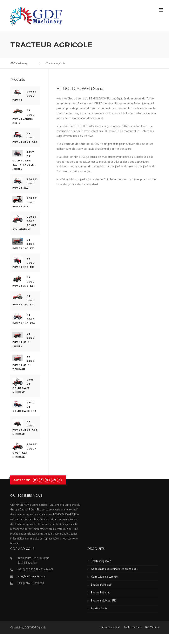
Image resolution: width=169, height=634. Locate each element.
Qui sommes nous (110, 627)
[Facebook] (41, 480)
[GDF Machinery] (36, 16)
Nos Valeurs (152, 627)
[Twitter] (35, 480)
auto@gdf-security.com (31, 576)
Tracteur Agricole (101, 561)
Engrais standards (101, 584)
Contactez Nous (133, 627)
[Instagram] (59, 480)
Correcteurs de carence (104, 576)
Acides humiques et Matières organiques (114, 569)
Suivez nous (22, 479)
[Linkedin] (47, 480)
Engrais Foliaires (100, 592)
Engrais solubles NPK (103, 600)
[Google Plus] (53, 480)
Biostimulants (99, 608)
